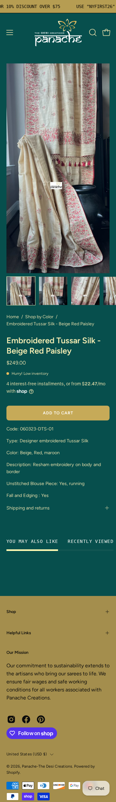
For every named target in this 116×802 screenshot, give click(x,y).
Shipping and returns (28, 508)
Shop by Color (39, 317)
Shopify (13, 772)
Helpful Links (18, 632)
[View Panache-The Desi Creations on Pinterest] (41, 719)
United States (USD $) (26, 754)
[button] (92, 32)
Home (12, 317)
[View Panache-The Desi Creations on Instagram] (11, 719)
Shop (11, 611)
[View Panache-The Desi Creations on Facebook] (26, 719)
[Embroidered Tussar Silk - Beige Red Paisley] (20, 290)
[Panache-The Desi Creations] (58, 32)
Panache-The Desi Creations (47, 766)
